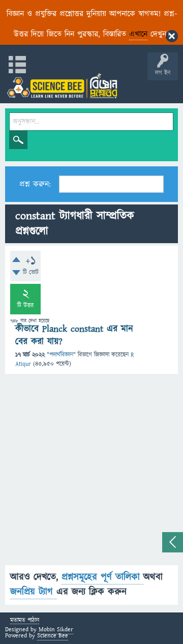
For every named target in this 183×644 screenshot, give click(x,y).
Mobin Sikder (56, 629)
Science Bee (52, 635)
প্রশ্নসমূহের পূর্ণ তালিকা (102, 577)
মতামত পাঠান (24, 621)
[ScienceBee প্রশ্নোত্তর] (62, 85)
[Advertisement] (91, 473)
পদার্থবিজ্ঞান (61, 354)
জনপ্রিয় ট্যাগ (33, 592)
